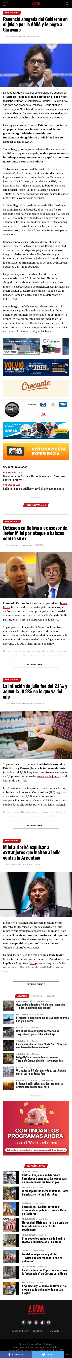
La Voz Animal (54, 1331)
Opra (33, 963)
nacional (60, 804)
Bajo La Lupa (38, 1331)
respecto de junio (47, 776)
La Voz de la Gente (20, 1331)
